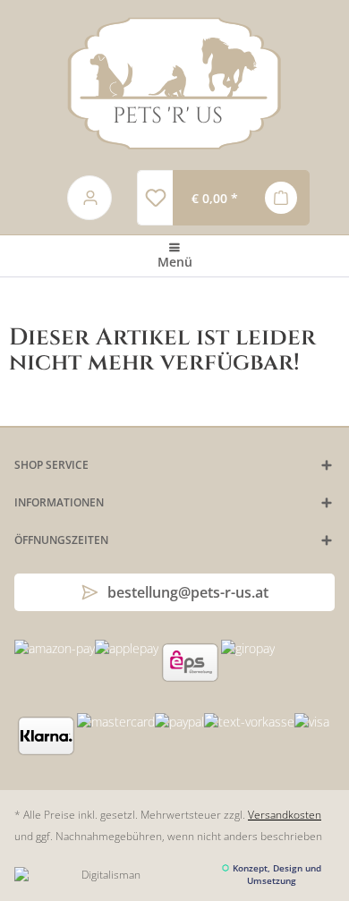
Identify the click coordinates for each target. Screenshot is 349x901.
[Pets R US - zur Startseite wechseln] (175, 83)
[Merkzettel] (155, 197)
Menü (174, 261)
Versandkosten (284, 814)
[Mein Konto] (90, 198)
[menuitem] (155, 197)
